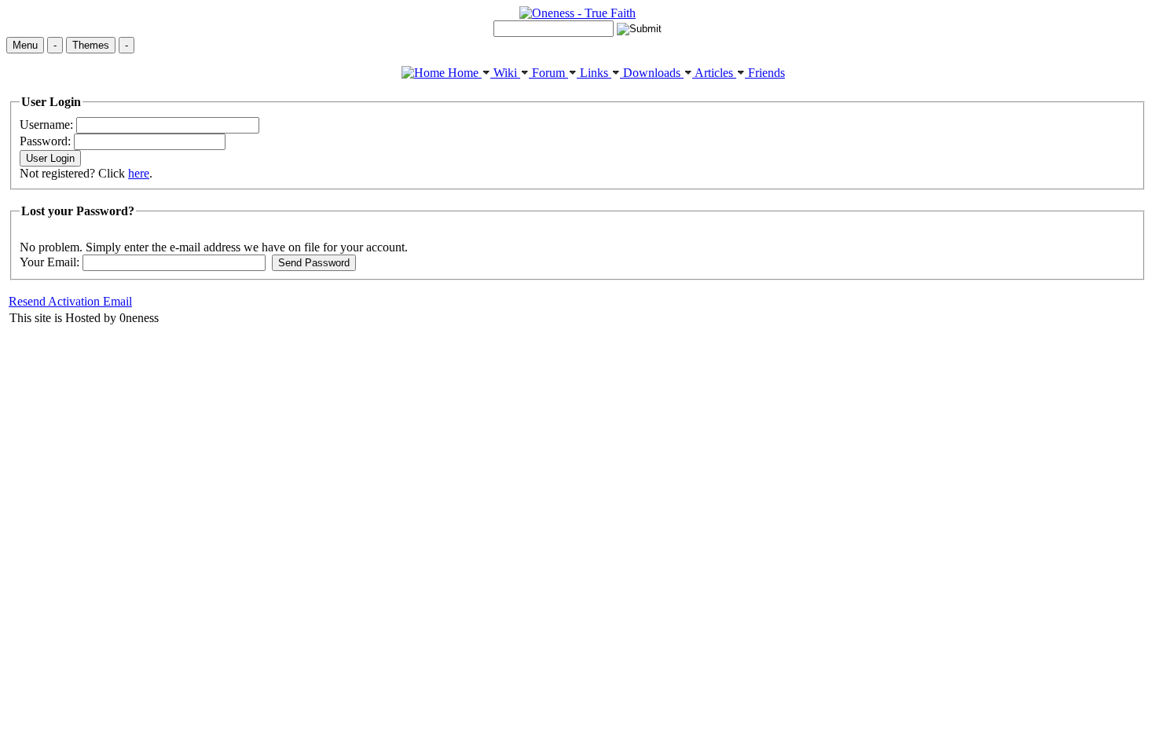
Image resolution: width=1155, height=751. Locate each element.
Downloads (652, 72)
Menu (25, 45)
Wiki (505, 72)
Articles (714, 72)
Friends (765, 72)
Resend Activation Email (70, 301)
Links (594, 72)
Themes (90, 45)
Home (463, 72)
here (138, 173)
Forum (548, 72)
